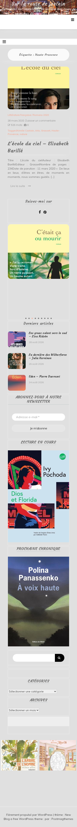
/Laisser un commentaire (40, 121)
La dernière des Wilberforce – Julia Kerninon (48, 356)
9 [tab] (51, 318)
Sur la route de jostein (38, 4)
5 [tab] (38, 318)
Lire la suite (17, 186)
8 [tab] (48, 318)
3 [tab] (32, 318)
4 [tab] (35, 318)
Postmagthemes (62, 819)
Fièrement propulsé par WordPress (29, 815)
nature (23, 134)
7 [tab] (44, 318)
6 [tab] (41, 318)
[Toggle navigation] (4, 42)
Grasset (45, 130)
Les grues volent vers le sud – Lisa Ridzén (48, 334)
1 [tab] (25, 318)
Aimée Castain (25, 130)
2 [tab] (29, 318)
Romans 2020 (41, 114)
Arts (37, 130)
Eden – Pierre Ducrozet (44, 376)
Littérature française (19, 114)
